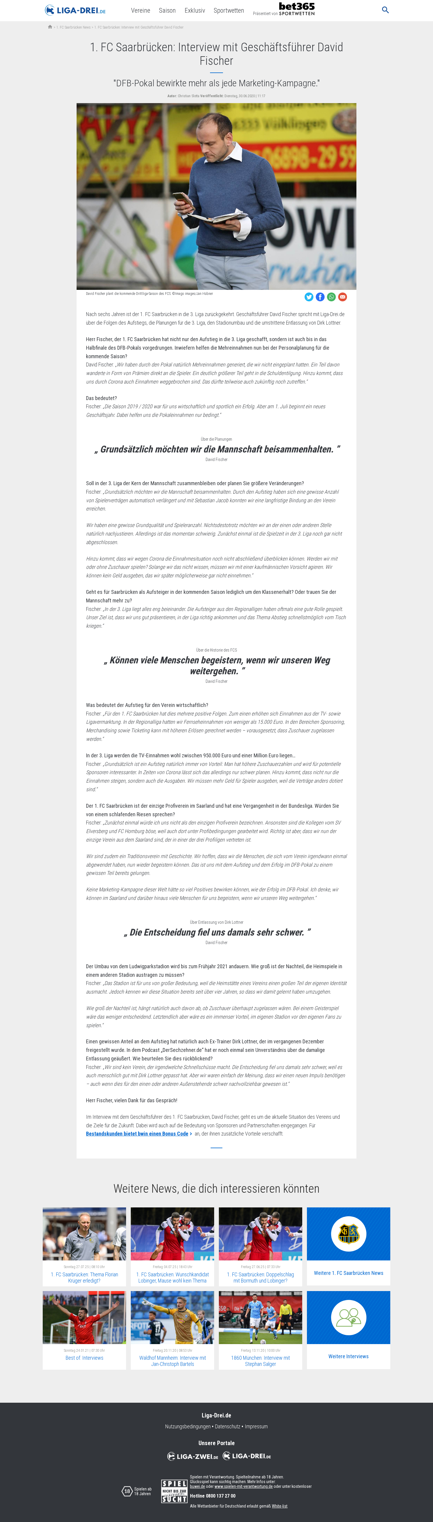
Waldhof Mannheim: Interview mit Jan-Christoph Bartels (172, 1361)
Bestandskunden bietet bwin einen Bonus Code (137, 1134)
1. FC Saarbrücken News (73, 27)
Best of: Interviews (84, 1358)
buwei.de (197, 1486)
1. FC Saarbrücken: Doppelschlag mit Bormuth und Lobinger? (260, 1277)
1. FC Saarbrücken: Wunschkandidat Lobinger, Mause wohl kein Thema (172, 1277)
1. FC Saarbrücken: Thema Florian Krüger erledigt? (84, 1277)
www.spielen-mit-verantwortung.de (243, 1486)
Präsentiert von (265, 13)
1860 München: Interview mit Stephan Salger (260, 1361)
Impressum (256, 1427)
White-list (279, 1506)
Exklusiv (195, 10)
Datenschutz (227, 1427)
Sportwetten (229, 10)
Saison (167, 10)
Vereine (140, 10)
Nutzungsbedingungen (188, 1427)
